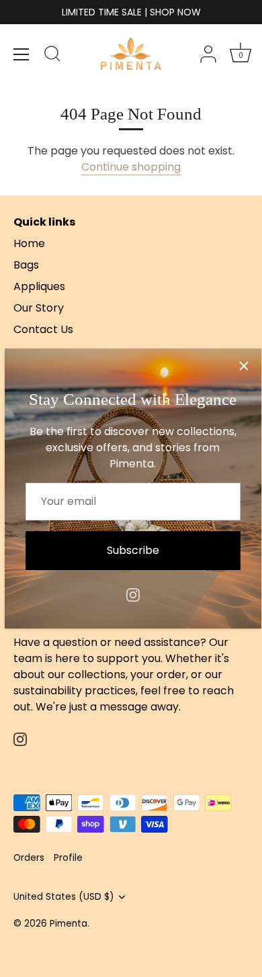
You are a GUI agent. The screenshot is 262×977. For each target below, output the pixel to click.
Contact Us (43, 329)
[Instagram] (133, 594)
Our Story (38, 308)
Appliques (39, 286)
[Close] (244, 366)
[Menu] (21, 54)
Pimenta (68, 923)
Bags (26, 265)
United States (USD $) (63, 896)
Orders (28, 857)
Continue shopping (131, 167)
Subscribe (133, 550)
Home (29, 243)
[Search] (52, 56)
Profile (68, 857)
